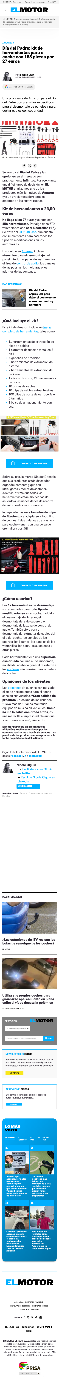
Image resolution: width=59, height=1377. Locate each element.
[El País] (9, 1327)
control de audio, (27, 263)
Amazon (27, 251)
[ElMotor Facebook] (24, 1317)
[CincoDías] (28, 1327)
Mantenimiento (44, 793)
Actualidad (8, 43)
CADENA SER (46, 1139)
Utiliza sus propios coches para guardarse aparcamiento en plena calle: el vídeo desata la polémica (28, 998)
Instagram (35, 755)
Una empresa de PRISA (29, 1365)
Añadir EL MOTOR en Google (21, 87)
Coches (32, 793)
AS (39, 1138)
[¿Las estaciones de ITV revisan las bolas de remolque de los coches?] (29, 918)
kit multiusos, (28, 232)
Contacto (35, 1310)
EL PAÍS (32, 1139)
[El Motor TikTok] (36, 1317)
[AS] (17, 1327)
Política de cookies (40, 1306)
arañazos (13, 669)
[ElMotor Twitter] (28, 1317)
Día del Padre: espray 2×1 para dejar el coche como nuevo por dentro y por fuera (42, 298)
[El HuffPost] (45, 1327)
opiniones (14, 688)
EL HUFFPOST (22, 1139)
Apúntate (14, 1073)
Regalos (6, 796)
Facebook (17, 755)
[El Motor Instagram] (32, 1317)
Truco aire (17, 2)
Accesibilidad (24, 1310)
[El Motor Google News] (40, 1317)
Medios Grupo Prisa (29, 1373)
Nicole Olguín (27, 75)
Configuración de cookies (20, 1306)
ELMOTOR (10, 1138)
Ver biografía (25, 786)
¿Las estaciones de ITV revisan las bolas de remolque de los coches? (28, 941)
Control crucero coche (35, 2)
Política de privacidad (34, 1302)
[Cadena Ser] (28, 1331)
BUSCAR (13, 1104)
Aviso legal (18, 1302)
